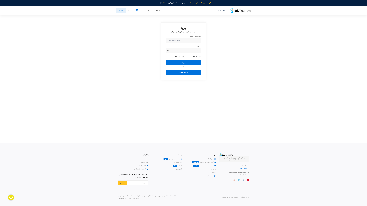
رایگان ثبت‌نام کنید (176, 32)
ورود (183, 62)
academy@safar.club (243, 175)
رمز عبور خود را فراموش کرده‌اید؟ (175, 56)
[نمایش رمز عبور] (168, 50)
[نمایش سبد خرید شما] (137, 10)
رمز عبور (198, 46)
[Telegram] (239, 180)
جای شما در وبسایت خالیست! (199, 3)
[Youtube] (248, 180)
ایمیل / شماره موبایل (195, 36)
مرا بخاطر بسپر (194, 56)
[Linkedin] (243, 180)
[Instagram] (234, 180)
